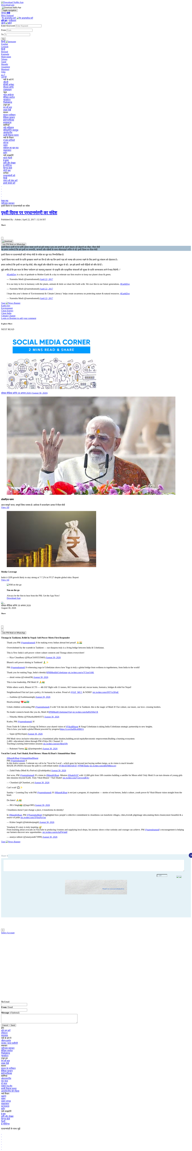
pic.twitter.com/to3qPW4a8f (54, 832)
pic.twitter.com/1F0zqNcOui (33, 817)
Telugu (4, 59)
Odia (3, 72)
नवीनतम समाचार (7, 203)
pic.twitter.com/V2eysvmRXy (76, 778)
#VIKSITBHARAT (68, 766)
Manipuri (5, 69)
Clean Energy (7, 310)
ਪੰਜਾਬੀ (4, 77)
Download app (7, 5)
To (2, 34)
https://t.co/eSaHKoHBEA (72, 729)
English (4, 44)
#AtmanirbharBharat (29, 758)
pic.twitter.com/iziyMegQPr (55, 744)
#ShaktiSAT (73, 775)
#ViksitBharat (72, 726)
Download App (14, 598)
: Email (7, 1007)
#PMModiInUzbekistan (57, 672)
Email (5, 1002)
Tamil (3, 62)
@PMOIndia (83, 766)
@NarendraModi (34, 815)
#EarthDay (11, 274)
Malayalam (6, 57)
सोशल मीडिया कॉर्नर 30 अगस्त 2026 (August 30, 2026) (24, 393)
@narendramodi (28, 642)
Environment (7, 308)
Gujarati (4, 46)
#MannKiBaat (13, 758)
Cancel (5, 1025)
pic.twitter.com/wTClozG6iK (81, 672)
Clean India (6, 313)
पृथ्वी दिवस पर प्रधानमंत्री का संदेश (29, 212)
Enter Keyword (8, 26)
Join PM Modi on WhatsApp (13, 244)
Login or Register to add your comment (18, 318)
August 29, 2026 (42, 697)
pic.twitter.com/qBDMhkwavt (103, 766)
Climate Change (8, 316)
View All (5, 507)
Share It (4, 856)
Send (13, 1025)
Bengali (4, 51)
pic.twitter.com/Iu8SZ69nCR (85, 712)
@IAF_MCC (76, 692)
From (3, 30)
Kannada (5, 54)
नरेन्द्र (5, 13)
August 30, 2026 (53, 657)
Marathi (4, 64)
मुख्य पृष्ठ (4, 201)
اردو (3, 74)
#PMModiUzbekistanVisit (60, 712)
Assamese (5, 67)
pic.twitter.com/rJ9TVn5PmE (106, 692)
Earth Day (5, 305)
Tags (3, 303)
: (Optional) (10, 1012)
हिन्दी (3, 49)
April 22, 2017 (46, 279)
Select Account (7, 933)
